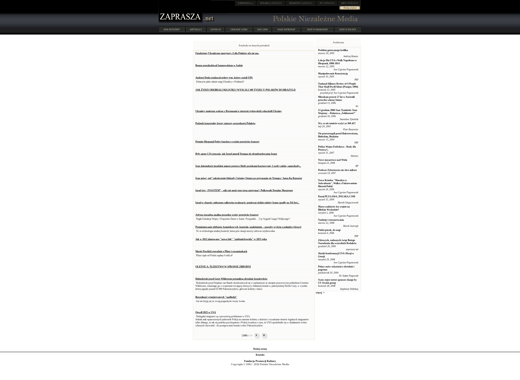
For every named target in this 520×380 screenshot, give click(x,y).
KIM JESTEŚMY (172, 29)
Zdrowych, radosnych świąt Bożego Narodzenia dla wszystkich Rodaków (337, 242)
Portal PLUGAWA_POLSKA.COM (336, 196)
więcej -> (320, 292)
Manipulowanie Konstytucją (333, 73)
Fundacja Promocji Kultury (260, 361)
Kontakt (260, 354)
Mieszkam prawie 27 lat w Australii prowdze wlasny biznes (336, 98)
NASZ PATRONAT (286, 29)
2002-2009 (262, 29)
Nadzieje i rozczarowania (331, 219)
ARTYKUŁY (196, 29)
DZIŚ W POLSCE (347, 29)
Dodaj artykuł (349, 8)
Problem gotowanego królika (333, 50)
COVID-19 (215, 29)
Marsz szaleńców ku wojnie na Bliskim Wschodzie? (334, 208)
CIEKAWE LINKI (238, 29)
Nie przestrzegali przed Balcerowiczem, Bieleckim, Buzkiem (338, 135)
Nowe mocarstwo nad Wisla (332, 160)
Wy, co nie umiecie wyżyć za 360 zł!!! (337, 123)
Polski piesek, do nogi (329, 230)
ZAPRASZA (271, 3)
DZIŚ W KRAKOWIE (317, 29)
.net (245, 3)
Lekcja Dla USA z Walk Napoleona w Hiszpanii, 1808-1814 (337, 62)
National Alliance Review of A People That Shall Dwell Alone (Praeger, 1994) (338, 85)
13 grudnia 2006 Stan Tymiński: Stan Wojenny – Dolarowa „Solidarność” (337, 112)
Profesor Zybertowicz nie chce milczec (337, 170)
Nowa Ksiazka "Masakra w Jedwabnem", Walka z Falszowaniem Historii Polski (337, 183)
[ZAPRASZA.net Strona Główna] (180, 22)
